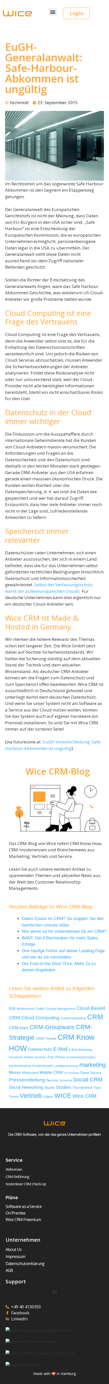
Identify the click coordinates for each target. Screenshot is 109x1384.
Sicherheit (66, 1080)
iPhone (60, 1057)
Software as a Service (24, 1206)
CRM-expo (18, 1027)
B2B (12, 1009)
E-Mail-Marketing (80, 1050)
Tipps (97, 1087)
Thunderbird (82, 1087)
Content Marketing (73, 1018)
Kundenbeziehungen (81, 1057)
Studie (49, 1087)
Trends (14, 1097)
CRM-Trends (46, 1038)
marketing (92, 1064)
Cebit (39, 1009)
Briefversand (25, 1008)
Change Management (60, 1009)
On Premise (16, 1213)
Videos (48, 1097)
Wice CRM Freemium (23, 1219)
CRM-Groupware (52, 1027)
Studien (63, 1087)
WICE (63, 1095)
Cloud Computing (40, 1017)
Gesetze (40, 1057)
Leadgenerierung (66, 1066)
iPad (50, 1057)
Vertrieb (31, 1095)
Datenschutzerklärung (25, 1263)
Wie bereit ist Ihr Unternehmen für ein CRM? (64, 931)
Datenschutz (40, 1049)
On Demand (71, 1072)
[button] (53, 12)
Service (52, 1080)
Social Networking (26, 1087)
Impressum (15, 1256)
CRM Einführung (17, 1176)
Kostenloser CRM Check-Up (26, 1184)
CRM (95, 1017)
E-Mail (60, 1049)
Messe (15, 1072)
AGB (9, 1270)
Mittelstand (30, 1073)
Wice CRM (84, 1096)
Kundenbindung (20, 1065)
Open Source (91, 1073)
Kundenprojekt (42, 1065)
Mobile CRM (51, 1072)
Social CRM (87, 1079)
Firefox (28, 1057)
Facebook (16, 1057)
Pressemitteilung (27, 1079)
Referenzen (14, 1169)
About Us (14, 1249)
